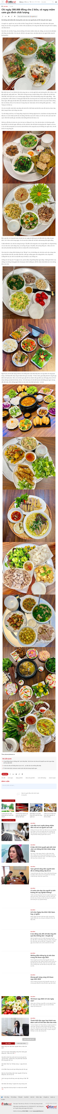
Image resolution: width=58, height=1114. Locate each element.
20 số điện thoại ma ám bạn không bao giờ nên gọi (14, 1069)
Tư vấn (11, 6)
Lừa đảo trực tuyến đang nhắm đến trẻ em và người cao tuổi (42, 826)
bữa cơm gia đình (30, 778)
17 (14, 1053)
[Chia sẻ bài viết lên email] (9, 16)
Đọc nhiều (8, 1043)
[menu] (2, 2)
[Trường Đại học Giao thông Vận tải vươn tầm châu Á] (8, 807)
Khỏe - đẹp (39, 1097)
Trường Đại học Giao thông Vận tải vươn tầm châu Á (7, 815)
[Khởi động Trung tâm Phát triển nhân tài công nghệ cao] (36, 807)
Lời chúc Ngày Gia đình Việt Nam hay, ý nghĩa (43, 913)
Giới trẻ (32, 1097)
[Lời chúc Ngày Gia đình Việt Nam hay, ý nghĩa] (15, 918)
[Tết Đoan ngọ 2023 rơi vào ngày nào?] (15, 1005)
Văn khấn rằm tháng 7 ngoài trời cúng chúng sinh (14, 1083)
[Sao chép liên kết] (12, 16)
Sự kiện (3, 1099)
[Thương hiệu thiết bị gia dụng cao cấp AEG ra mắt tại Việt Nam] (22, 807)
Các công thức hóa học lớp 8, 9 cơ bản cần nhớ (13, 1087)
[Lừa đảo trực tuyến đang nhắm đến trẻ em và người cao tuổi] (15, 832)
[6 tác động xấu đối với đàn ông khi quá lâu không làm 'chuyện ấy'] (15, 940)
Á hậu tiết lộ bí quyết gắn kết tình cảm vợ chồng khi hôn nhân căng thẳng (43, 849)
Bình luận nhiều (22, 1043)
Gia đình (5, 6)
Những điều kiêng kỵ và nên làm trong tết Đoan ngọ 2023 (43, 956)
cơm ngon (10, 778)
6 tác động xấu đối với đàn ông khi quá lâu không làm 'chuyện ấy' (43, 935)
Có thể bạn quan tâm (8, 800)
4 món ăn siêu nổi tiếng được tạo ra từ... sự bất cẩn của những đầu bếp (22, 765)
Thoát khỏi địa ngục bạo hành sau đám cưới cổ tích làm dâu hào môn (43, 1021)
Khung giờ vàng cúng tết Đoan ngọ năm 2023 (42, 978)
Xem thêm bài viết (29, 1039)
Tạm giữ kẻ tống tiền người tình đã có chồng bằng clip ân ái (43, 870)
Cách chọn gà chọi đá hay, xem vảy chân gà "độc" (14, 1078)
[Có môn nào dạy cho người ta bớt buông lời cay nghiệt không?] (15, 897)
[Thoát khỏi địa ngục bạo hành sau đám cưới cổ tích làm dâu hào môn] (15, 1027)
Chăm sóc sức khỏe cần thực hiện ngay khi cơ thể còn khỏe (50, 815)
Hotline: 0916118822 (35, 2)
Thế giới (20, 1097)
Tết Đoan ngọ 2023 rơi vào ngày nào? (42, 1000)
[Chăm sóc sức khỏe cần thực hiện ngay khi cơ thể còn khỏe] (50, 807)
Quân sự (52, 1097)
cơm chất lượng (42, 778)
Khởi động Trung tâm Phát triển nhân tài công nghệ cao (36, 815)
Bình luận (5, 774)
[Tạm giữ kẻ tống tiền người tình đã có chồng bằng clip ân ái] (15, 875)
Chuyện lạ (46, 1097)
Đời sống (6, 1097)
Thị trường (13, 1097)
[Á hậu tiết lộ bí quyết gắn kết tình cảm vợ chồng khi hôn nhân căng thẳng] (15, 853)
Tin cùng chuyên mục (8, 820)
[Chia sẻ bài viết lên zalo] (6, 16)
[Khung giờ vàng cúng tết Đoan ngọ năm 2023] (15, 983)
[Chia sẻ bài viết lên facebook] (3, 16)
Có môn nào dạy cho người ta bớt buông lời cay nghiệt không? (43, 891)
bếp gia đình (19, 778)
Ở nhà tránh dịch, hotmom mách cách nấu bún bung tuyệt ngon (20, 768)
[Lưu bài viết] (15, 16)
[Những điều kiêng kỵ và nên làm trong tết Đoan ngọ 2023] (15, 962)
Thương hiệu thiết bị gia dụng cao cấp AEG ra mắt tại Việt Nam (22, 815)
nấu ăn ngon (52, 778)
